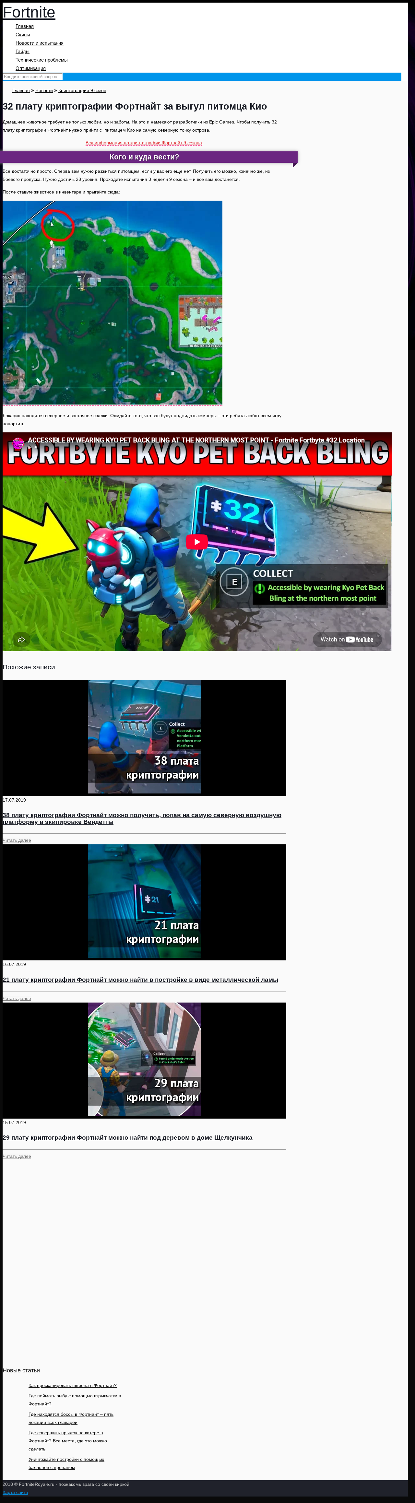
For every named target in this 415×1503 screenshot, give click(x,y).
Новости (44, 90)
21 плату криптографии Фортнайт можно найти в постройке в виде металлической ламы (140, 979)
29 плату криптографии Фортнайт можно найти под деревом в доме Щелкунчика (128, 1137)
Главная (21, 90)
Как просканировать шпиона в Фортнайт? (73, 1385)
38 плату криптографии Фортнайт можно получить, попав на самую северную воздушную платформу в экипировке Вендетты (142, 818)
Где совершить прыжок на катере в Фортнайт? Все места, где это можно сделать (68, 1440)
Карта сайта (15, 1492)
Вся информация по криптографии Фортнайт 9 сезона (144, 142)
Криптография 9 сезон (82, 90)
